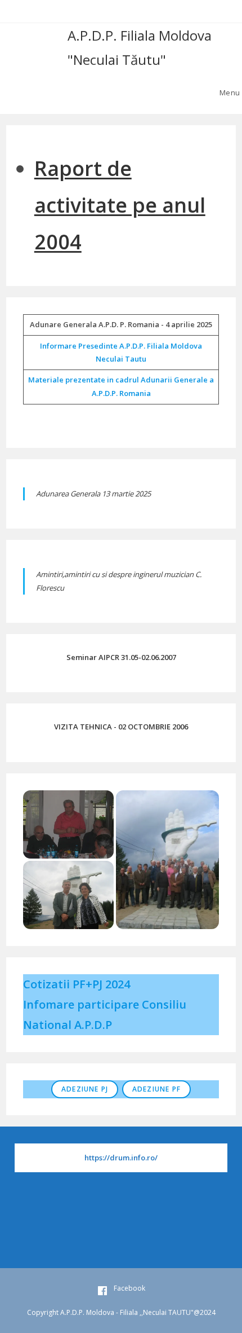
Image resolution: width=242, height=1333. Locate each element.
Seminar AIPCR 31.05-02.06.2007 (121, 657)
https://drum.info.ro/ (121, 1157)
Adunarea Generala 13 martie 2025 (93, 494)
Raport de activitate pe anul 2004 (119, 205)
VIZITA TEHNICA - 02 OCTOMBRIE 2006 (121, 727)
